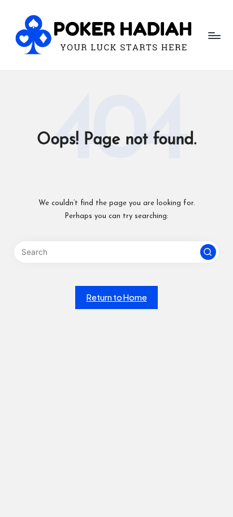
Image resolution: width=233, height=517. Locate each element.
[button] (208, 252)
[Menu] (213, 35)
